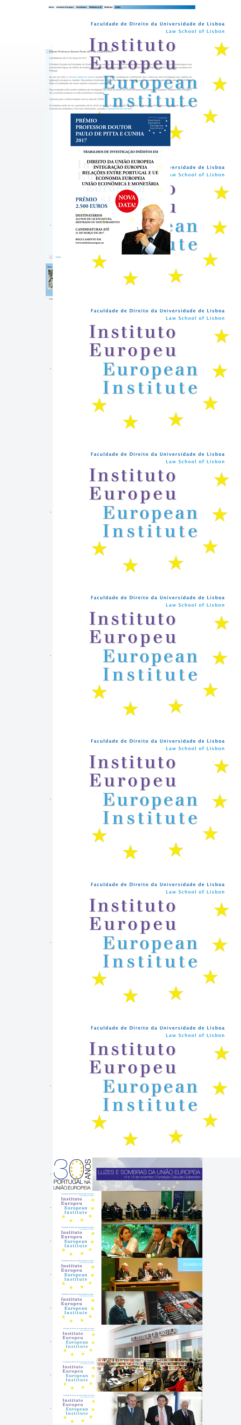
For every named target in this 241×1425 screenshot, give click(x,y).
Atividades (81, 7)
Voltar (58, 257)
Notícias (108, 7)
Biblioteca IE (95, 7)
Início (51, 7)
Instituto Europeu (65, 7)
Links (117, 7)
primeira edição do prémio (82, 77)
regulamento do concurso (119, 109)
